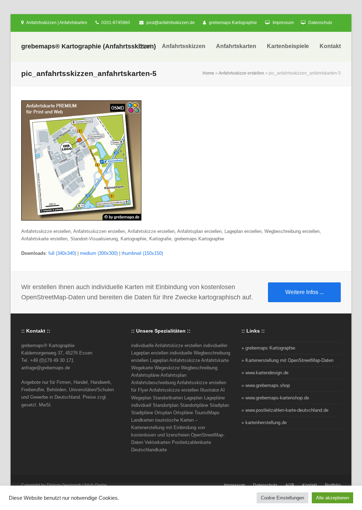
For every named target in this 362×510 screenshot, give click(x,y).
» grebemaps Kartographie (268, 348)
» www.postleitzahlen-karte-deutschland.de (284, 410)
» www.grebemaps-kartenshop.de (275, 397)
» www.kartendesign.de (264, 372)
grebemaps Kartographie (233, 22)
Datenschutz (320, 22)
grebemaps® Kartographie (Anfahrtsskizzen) (88, 46)
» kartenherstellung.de (264, 422)
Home (208, 73)
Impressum (283, 22)
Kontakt (309, 485)
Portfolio (333, 485)
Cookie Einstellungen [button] (282, 497)
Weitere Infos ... (304, 292)
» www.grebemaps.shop (265, 385)
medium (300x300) (99, 253)
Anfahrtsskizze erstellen (241, 73)
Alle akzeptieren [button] (332, 497)
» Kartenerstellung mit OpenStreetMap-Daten (287, 360)
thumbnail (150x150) (142, 253)
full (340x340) (62, 253)
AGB (289, 485)
